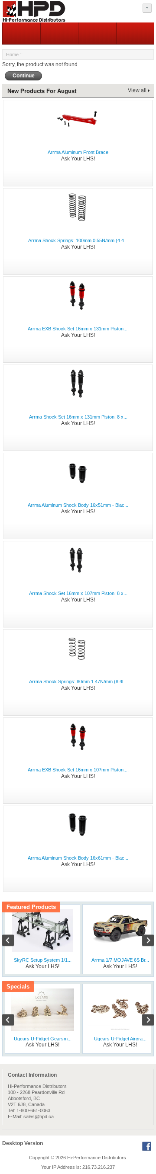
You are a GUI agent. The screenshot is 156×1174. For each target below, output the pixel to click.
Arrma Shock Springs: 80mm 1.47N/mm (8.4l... (78, 681)
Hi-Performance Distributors (96, 1157)
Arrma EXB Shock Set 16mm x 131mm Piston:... (78, 328)
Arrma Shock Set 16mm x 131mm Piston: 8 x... (78, 416)
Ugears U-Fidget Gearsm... (43, 1038)
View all (137, 90)
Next (143, 941)
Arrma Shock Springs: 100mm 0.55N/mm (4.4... (78, 240)
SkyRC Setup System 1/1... (43, 960)
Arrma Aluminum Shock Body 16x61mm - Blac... (78, 858)
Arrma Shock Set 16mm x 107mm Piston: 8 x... (78, 593)
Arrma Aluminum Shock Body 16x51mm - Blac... (78, 505)
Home (12, 54)
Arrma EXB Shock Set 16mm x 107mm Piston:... (78, 769)
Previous (12, 941)
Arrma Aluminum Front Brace (78, 152)
